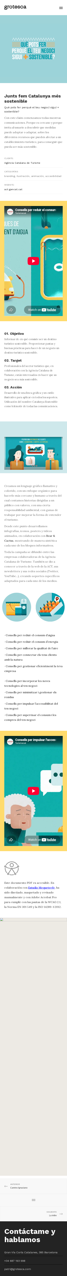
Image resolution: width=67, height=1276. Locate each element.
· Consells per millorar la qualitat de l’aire (31, 648)
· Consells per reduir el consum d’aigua (29, 635)
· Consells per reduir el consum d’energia (31, 641)
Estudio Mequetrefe (41, 887)
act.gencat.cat (13, 189)
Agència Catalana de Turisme (22, 162)
